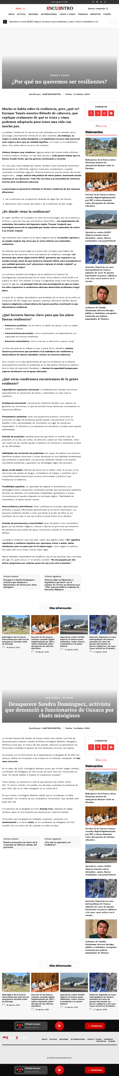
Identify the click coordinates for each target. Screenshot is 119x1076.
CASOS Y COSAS (59, 75)
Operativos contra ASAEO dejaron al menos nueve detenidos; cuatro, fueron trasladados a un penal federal (100, 236)
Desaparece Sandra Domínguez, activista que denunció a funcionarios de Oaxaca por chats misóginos (20, 583)
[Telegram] (111, 113)
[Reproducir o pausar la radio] (59, 1070)
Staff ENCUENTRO (51, 94)
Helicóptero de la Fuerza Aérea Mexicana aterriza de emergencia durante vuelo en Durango (100, 164)
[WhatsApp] (105, 2)
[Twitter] (101, 2)
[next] (114, 22)
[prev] (109, 22)
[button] (98, 8)
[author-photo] (4, 647)
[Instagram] (97, 2)
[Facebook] (93, 2)
